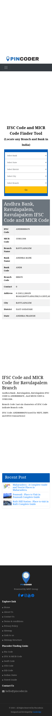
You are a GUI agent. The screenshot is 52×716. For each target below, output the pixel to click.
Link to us (9, 635)
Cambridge (37, 712)
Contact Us (9, 616)
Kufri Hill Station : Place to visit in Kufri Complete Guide (31, 503)
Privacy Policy (11, 626)
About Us (8, 612)
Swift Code (9, 661)
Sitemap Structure (13, 640)
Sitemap (8, 630)
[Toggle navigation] (6, 67)
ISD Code (8, 670)
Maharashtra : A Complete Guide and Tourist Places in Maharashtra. (30, 487)
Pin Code (8, 651)
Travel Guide (10, 679)
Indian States (10, 675)
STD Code (8, 665)
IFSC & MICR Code (13, 656)
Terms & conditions (13, 621)
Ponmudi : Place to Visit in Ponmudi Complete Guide (26, 496)
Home (7, 607)
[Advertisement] (26, 28)
